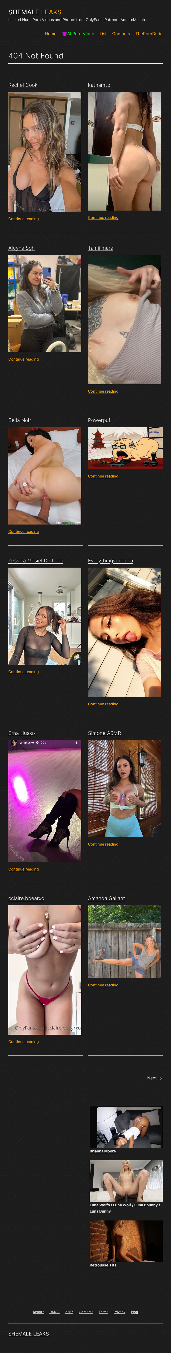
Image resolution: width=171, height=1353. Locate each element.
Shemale (35, 12)
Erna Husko (21, 733)
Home (51, 33)
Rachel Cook (23, 85)
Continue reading (23, 219)
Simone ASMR (104, 733)
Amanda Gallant (106, 898)
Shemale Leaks (28, 1334)
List (103, 33)
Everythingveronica (110, 561)
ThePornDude (149, 33)
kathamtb (99, 85)
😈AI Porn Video (78, 33)
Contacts (121, 33)
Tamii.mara (100, 248)
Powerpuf (99, 420)
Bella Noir (19, 420)
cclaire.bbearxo (26, 898)
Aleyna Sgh (21, 248)
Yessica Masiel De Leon (35, 561)
